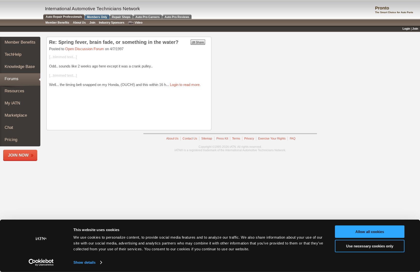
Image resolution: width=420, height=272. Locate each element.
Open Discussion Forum (84, 49)
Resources (14, 91)
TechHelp (13, 54)
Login (406, 28)
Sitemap (206, 138)
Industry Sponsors (111, 22)
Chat (9, 127)
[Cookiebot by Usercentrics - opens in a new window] (41, 262)
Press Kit (222, 138)
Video (138, 22)
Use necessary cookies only (369, 246)
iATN (21, 10)
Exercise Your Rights (272, 138)
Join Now (18, 155)
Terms (236, 138)
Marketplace (16, 115)
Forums (11, 78)
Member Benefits (20, 42)
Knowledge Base (20, 66)
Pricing (11, 139)
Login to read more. (185, 85)
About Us (172, 138)
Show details (84, 262)
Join (92, 22)
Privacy (249, 138)
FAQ (292, 138)
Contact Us (190, 138)
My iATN (12, 103)
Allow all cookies (369, 232)
